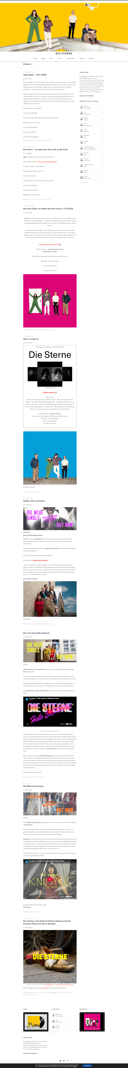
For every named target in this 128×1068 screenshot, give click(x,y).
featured (38, 140)
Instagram (67, 1060)
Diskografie (70, 58)
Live (52, 58)
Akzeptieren (87, 1065)
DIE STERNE (64, 54)
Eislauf (66, 992)
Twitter (64, 1060)
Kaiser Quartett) (59, 984)
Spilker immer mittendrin (34, 501)
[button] (32, 1025)
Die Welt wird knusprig (33, 786)
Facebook (60, 1060)
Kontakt (91, 58)
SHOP (60, 58)
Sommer (25, 994)
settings (75, 1066)
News (43, 58)
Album (31, 623)
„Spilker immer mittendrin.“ (40, 560)
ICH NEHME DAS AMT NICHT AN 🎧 (50, 245)
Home (35, 58)
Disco (59, 992)
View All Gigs (84, 182)
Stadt (30, 994)
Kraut (71, 992)
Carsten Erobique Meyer (49, 984)
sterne (35, 994)
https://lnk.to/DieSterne (68, 984)
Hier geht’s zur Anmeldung (86, 96)
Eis (62, 992)
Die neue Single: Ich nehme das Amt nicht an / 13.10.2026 (48, 208)
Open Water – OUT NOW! (35, 74)
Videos (82, 58)
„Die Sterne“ (45, 988)
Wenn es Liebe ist (31, 339)
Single (49, 140)
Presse (44, 140)
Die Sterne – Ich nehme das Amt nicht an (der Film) (45, 149)
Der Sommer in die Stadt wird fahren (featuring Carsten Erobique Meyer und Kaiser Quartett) (47, 922)
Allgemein (32, 140)
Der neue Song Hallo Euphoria (36, 633)
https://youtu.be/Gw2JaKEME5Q (47, 162)
